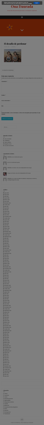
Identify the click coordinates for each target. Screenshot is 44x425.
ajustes (30, 3)
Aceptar (36, 2)
